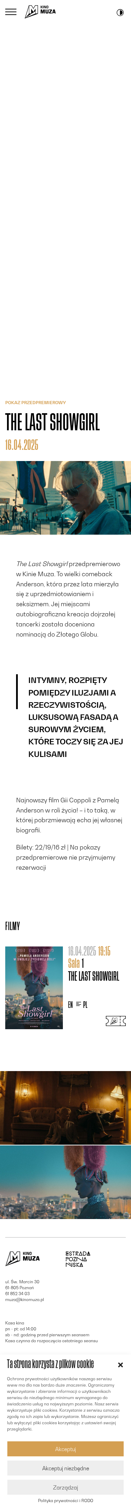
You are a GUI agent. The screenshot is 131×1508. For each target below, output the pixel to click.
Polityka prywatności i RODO (65, 1501)
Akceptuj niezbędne (65, 1468)
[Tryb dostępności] (120, 11)
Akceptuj (65, 1449)
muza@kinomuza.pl (24, 1299)
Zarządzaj (65, 1487)
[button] (120, 1364)
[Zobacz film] (34, 987)
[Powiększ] (65, 1108)
